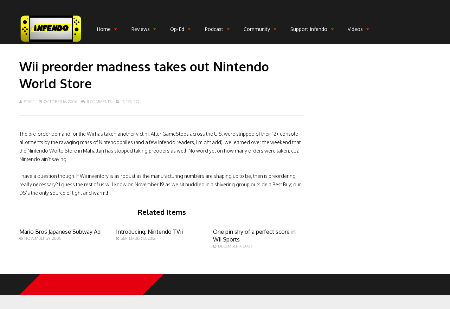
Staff (29, 101)
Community (257, 29)
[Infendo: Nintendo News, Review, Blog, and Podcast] (51, 42)
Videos (355, 29)
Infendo (130, 101)
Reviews (140, 29)
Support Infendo (308, 29)
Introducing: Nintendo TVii (149, 231)
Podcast (214, 29)
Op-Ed (177, 29)
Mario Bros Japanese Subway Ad (60, 231)
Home (104, 29)
